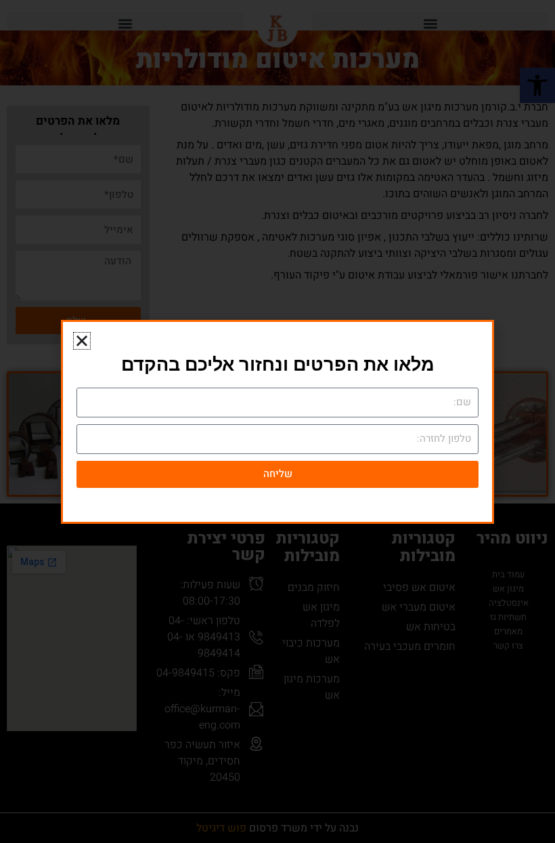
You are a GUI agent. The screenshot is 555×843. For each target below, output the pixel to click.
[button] (81, 340)
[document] (277, 421)
